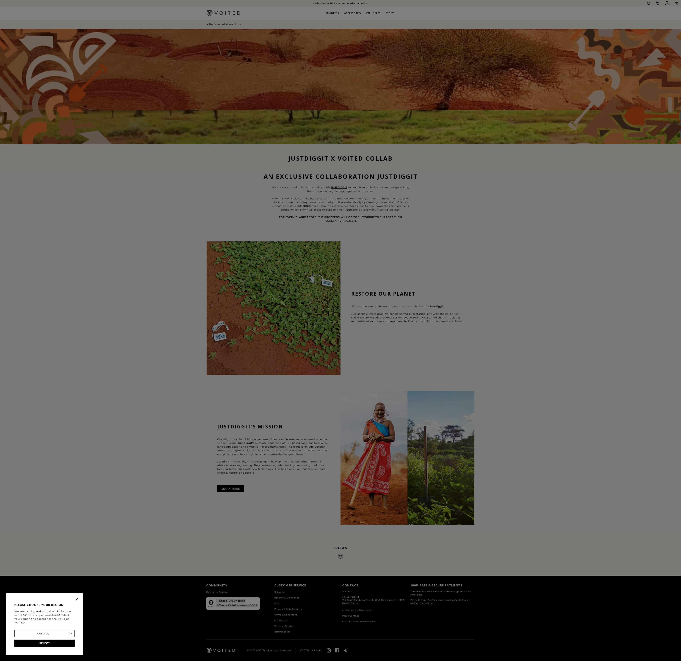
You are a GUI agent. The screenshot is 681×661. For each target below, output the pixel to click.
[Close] (77, 599)
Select (44, 643)
